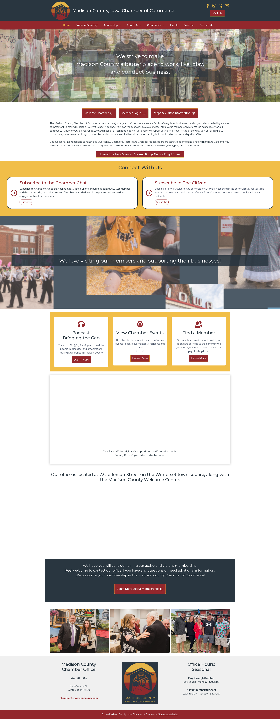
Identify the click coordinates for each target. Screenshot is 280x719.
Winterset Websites (168, 714)
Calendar (188, 25)
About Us (132, 25)
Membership (110, 25)
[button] (4, 65)
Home (66, 25)
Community (154, 25)
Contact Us (206, 25)
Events (174, 25)
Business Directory (87, 25)
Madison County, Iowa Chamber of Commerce (123, 10)
